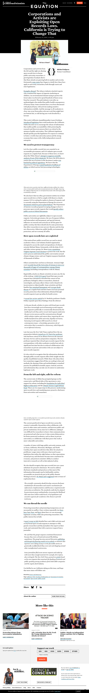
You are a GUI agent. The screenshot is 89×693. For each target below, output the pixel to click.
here (61, 510)
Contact (39, 687)
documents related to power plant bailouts (38, 204)
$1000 (66, 651)
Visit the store (22, 682)
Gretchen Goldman (65, 638)
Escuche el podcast (44, 682)
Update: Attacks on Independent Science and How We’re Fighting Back (72, 634)
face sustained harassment (38, 287)
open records (34, 578)
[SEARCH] (75, 3)
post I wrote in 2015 (32, 521)
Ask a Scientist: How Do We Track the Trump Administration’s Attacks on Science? (43, 634)
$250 (59, 651)
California (29, 577)
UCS (15, 650)
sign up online (70, 669)
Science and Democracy (35, 574)
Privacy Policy (6, 687)
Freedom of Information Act (43, 577)
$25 (40, 651)
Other (74, 651)
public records (41, 578)
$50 (46, 651)
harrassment (27, 578)
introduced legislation (31, 122)
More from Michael (58, 596)
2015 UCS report (40, 276)
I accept (78, 691)
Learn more (57, 691)
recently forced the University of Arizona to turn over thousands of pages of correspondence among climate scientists (44, 267)
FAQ (25, 687)
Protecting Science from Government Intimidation (12, 633)
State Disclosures (17, 687)
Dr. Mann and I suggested (45, 476)
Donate (79, 3)
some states (36, 82)
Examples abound (30, 91)
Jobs (33, 687)
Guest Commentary (8, 637)
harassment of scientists (57, 577)
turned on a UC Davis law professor (50, 334)
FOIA (33, 577)
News (29, 687)
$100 (52, 651)
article (58, 557)
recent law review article (33, 298)
